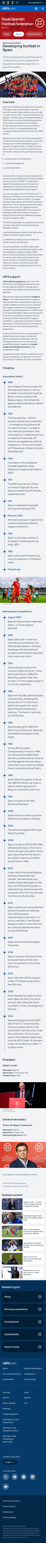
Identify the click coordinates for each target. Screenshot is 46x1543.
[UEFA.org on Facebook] (15, 1479)
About (5, 1368)
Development (29, 1374)
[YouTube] (6, 1489)
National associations (33, 1368)
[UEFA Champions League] (3, 2)
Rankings (6, 1408)
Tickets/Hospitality (10, 1414)
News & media (30, 1379)
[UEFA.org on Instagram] (24, 1479)
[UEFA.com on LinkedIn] (32, 1479)
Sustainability (8, 1379)
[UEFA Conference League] (12, 2)
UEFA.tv (6, 1397)
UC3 (25, 1403)
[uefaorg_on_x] (6, 1479)
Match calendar (9, 1403)
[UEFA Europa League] (8, 2)
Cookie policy (8, 1512)
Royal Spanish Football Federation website (20, 1174)
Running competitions (12, 1374)
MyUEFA (27, 1397)
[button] (41, 8)
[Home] (10, 1363)
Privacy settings (9, 1517)
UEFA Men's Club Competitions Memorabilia (9, 1439)
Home (9, 8)
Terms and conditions (11, 1501)
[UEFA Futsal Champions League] (17, 2)
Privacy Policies (9, 1506)
